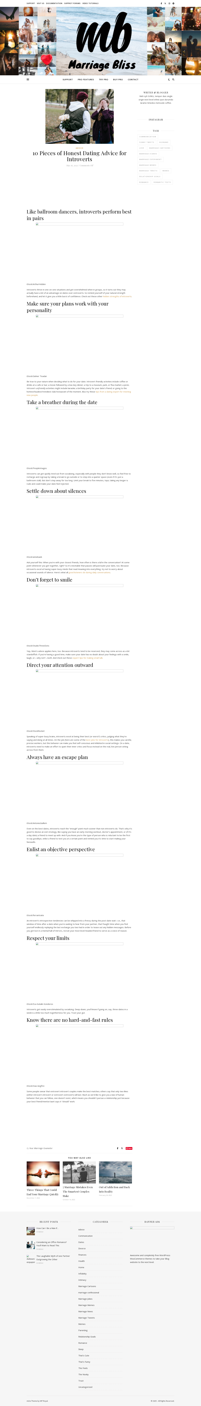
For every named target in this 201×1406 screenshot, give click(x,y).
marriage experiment (150, 159)
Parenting (83, 1330)
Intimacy (82, 1280)
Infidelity (82, 1273)
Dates (81, 1242)
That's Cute (83, 1355)
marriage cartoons (159, 148)
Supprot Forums (72, 3)
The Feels (83, 1368)
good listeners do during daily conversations (89, 572)
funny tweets (146, 142)
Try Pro (103, 79)
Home (81, 1267)
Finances (82, 1254)
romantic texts (162, 182)
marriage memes (147, 165)
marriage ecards (148, 154)
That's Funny (84, 1361)
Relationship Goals (87, 1336)
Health (81, 1261)
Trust (81, 1380)
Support (31, 3)
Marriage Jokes (85, 1298)
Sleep (81, 1349)
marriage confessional (88, 1292)
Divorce (82, 1248)
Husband (163, 142)
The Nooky (83, 1374)
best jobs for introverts (97, 739)
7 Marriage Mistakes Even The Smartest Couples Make (78, 1192)
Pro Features (86, 79)
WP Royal (44, 1401)
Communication (147, 137)
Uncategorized (85, 1387)
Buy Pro (118, 79)
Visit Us (40, 3)
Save (130, 1148)
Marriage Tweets (148, 171)
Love (141, 148)
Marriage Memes (86, 1305)
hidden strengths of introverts (117, 296)
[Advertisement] (79, 189)
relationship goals (150, 176)
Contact (133, 79)
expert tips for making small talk (87, 657)
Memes (81, 1324)
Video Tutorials (90, 3)
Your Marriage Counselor (41, 1148)
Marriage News (85, 1311)
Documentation (54, 3)
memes (166, 171)
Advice (79, 148)
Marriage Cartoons (87, 1286)
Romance (144, 182)
